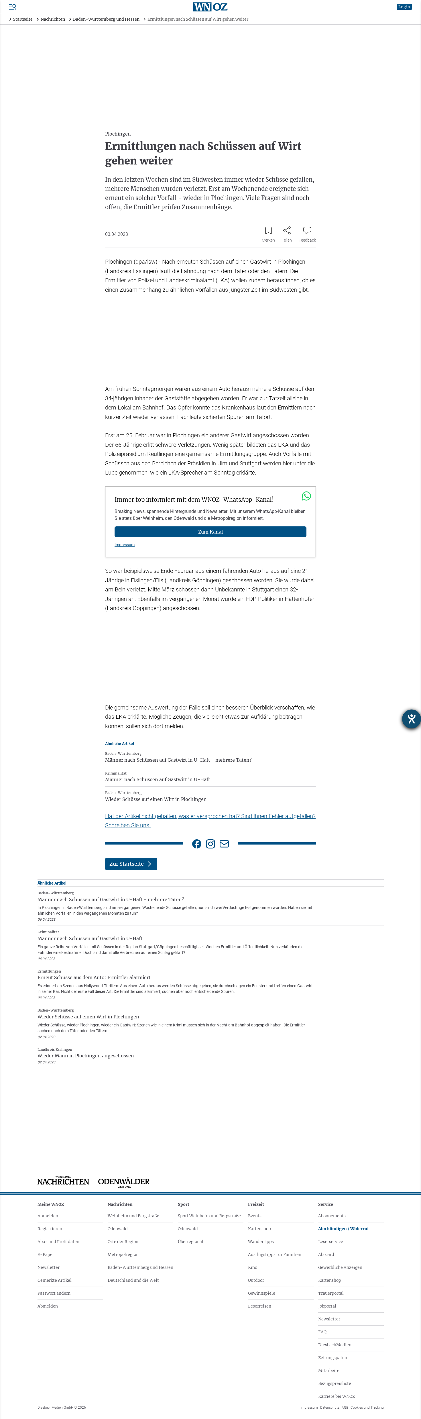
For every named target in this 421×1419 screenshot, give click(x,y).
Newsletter (49, 1267)
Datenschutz (329, 1408)
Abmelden (48, 1306)
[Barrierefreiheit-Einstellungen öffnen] (411, 719)
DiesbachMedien (334, 1344)
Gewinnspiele (261, 1293)
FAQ (322, 1331)
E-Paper (46, 1254)
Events (254, 1215)
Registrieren (50, 1228)
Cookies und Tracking (367, 1408)
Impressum (125, 544)
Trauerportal (331, 1293)
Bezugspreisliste (334, 1383)
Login (404, 6)
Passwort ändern (54, 1293)
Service (325, 1204)
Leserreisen (259, 1306)
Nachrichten (120, 1204)
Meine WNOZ (51, 1204)
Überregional (190, 1241)
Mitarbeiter (329, 1370)
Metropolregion (123, 1254)
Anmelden (48, 1215)
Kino (252, 1267)
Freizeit (256, 1204)
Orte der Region (123, 1241)
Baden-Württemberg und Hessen (140, 1267)
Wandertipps (261, 1241)
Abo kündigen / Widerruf (343, 1228)
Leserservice (330, 1241)
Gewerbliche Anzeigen (340, 1267)
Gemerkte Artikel (55, 1280)
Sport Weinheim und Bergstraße (209, 1215)
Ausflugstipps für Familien (274, 1254)
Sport (183, 1204)
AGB (345, 1408)
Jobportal (327, 1306)
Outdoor (256, 1280)
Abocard (326, 1254)
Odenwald (118, 1228)
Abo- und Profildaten (58, 1241)
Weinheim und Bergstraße (133, 1215)
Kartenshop (259, 1228)
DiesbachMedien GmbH (62, 1408)
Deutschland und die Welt (133, 1280)
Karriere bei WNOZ (336, 1396)
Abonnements (332, 1215)
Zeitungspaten (332, 1357)
